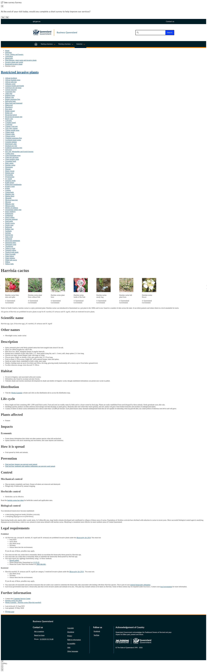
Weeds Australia (16, 393)
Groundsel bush (10, 161)
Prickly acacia (10, 223)
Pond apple (9, 221)
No (7, 17)
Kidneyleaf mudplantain (13, 184)
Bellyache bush (10, 101)
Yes (3, 17)
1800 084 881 (41, 564)
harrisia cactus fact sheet (15, 500)
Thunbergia (9, 246)
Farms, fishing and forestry (14, 54)
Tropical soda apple (11, 252)
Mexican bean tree (11, 200)
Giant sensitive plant (12, 159)
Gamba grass (9, 153)
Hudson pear (9, 173)
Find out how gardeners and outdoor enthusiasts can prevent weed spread (30, 466)
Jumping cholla (10, 181)
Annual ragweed (10, 90)
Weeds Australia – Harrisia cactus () (23, 602)
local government (166, 587)
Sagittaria (8, 231)
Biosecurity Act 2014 (76, 572)
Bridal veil (8, 113)
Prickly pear (9, 225)
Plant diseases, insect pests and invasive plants (20, 60)
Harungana (9, 167)
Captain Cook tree (11, 126)
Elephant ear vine (11, 146)
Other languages (72, 651)
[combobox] (150, 32)
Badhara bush (10, 95)
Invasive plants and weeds (14, 62)
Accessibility (71, 643)
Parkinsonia (9, 213)
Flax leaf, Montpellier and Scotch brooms (19, 151)
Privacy (69, 636)
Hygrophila (9, 175)
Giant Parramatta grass (12, 155)
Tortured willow (10, 250)
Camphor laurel (10, 122)
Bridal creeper (10, 111)
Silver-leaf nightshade (12, 241)
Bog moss (8, 109)
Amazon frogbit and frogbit (14, 86)
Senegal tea (9, 235)
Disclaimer (70, 632)
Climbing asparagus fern (13, 138)
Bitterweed (9, 105)
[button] (2, 665)
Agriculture (9, 56)
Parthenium (9, 215)
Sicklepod (8, 239)
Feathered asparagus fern (13, 148)
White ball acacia (11, 260)
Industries (8, 52)
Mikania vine (9, 204)
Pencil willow (10, 217)
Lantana (8, 190)
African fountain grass (12, 80)
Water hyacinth (10, 254)
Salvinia (8, 233)
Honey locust (9, 171)
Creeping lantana (11, 142)
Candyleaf (8, 124)
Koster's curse (10, 186)
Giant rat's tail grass (11, 157)
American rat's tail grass (13, 88)
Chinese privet (10, 136)
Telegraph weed (10, 244)
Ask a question (39, 631)
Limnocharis (9, 192)
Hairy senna (9, 163)
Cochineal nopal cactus (13, 140)
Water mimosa (10, 258)
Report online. (14, 560)
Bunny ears (9, 119)
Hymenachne (9, 177)
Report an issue (39, 635)
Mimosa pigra (10, 206)
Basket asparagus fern (12, 99)
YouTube (96, 635)
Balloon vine (9, 97)
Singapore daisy (10, 242)
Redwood (8, 227)
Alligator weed (10, 84)
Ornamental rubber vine (13, 210)
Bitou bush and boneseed (13, 103)
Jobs (68, 647)
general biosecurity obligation (140, 585)
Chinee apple (9, 132)
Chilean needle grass (12, 130)
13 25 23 (36, 562)
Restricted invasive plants (13, 64)
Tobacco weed (10, 248)
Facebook (97, 631)
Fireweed (8, 150)
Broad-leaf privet (11, 115)
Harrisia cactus (10, 165)
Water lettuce (9, 256)
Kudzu (7, 188)
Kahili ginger (9, 182)
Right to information (74, 640)
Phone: (43, 639)
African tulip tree (11, 82)
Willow (7, 262)
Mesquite (8, 198)
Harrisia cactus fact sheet (13, 600)
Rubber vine (9, 229)
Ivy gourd (8, 179)
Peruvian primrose (11, 219)
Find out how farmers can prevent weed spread (21, 464)
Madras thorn (9, 196)
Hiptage (8, 169)
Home (7, 51)
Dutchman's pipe (11, 144)
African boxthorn (11, 78)
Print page (10, 612)
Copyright (70, 628)
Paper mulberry (10, 211)
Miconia (8, 202)
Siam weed (9, 237)
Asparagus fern (10, 91)
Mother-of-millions (11, 208)
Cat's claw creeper (11, 128)
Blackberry (9, 107)
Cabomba (8, 121)
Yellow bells (9, 264)
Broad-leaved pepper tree (13, 117)
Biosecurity (9, 58)
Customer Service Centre (21, 599)
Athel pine (8, 93)
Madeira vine (9, 194)
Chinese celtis (10, 134)
